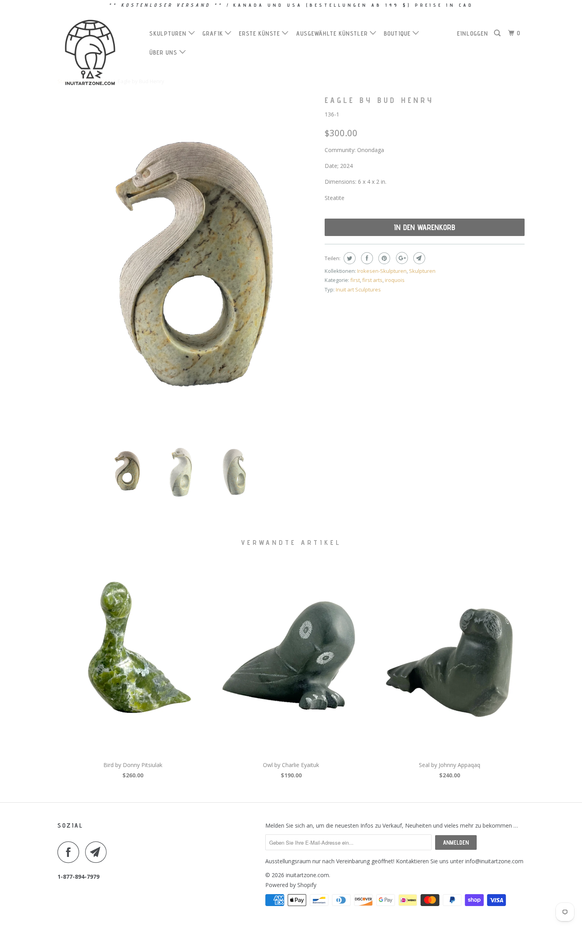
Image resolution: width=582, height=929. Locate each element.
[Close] (400, 335)
